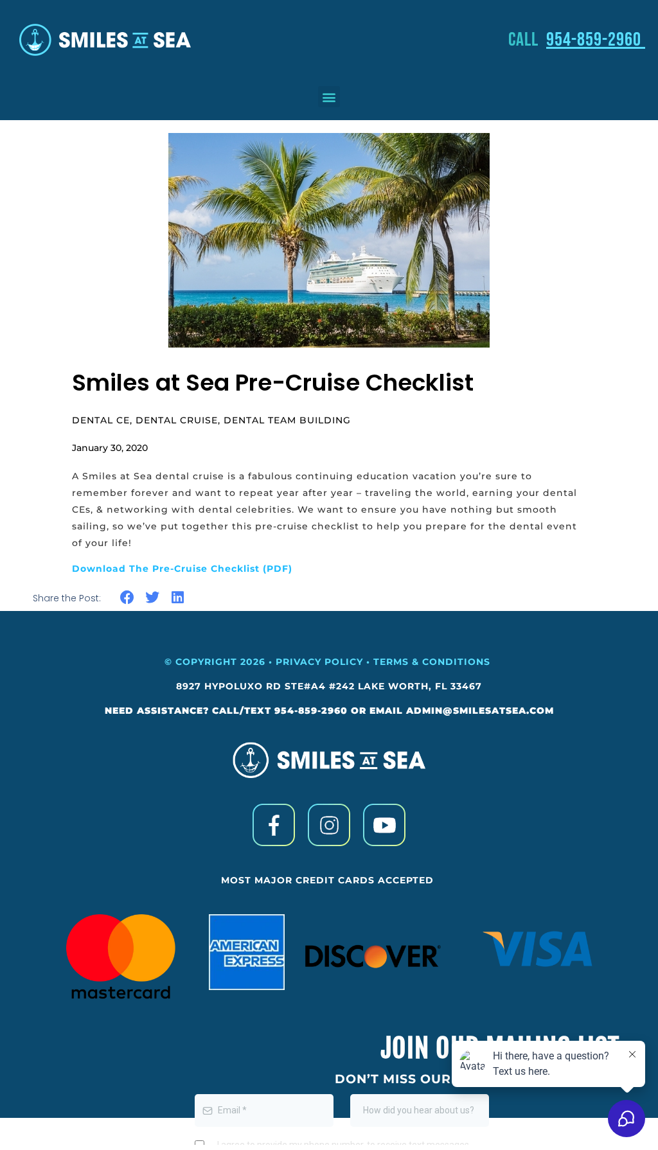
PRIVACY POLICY (319, 662)
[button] (329, 96)
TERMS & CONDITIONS (433, 662)
